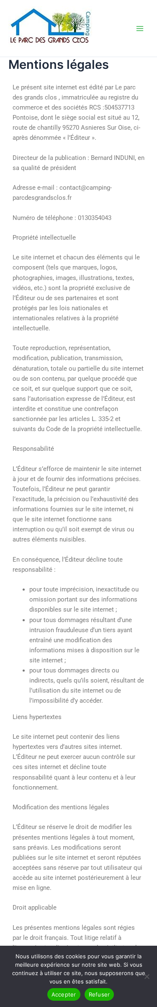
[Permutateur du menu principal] (140, 28)
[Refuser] (146, 976)
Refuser (99, 994)
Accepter (63, 994)
